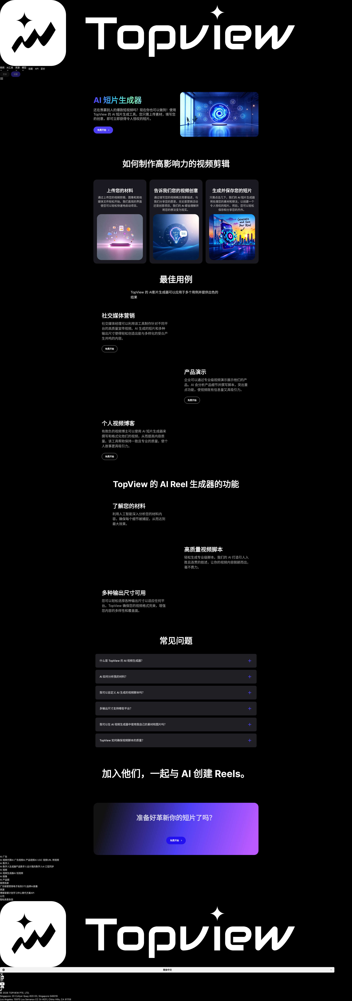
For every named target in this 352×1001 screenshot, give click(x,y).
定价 (43, 68)
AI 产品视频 (29, 860)
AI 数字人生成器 (8, 866)
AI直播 (34, 886)
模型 (24, 67)
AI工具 (10, 67)
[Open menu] (1, 78)
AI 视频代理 (6, 860)
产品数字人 (21, 866)
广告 (2, 886)
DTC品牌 (26, 886)
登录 (5, 74)
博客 (2, 893)
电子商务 (17, 886)
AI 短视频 (18, 873)
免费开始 (101, 130)
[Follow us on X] (176, 974)
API (36, 68)
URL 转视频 (53, 860)
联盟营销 (8, 886)
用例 (2, 67)
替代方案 (26, 893)
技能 (30, 68)
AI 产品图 (4, 879)
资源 (17, 67)
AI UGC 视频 (41, 860)
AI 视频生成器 (7, 873)
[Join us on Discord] (176, 987)
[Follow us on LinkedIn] (176, 977)
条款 (11, 899)
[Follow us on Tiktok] (176, 990)
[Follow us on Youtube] (176, 983)
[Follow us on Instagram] (176, 980)
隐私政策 (4, 899)
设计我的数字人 (34, 866)
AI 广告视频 (17, 860)
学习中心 (17, 893)
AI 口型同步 (48, 866)
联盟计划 (8, 893)
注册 (16, 74)
